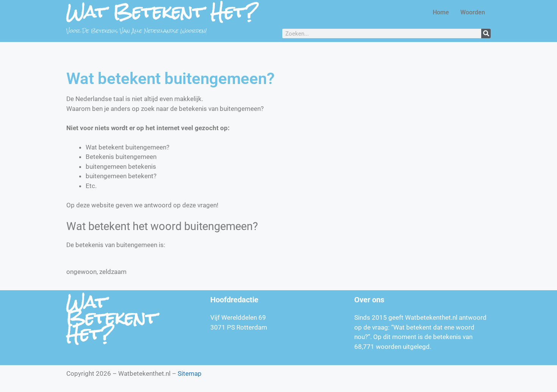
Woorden (472, 12)
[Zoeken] (486, 33)
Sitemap (190, 373)
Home (441, 12)
